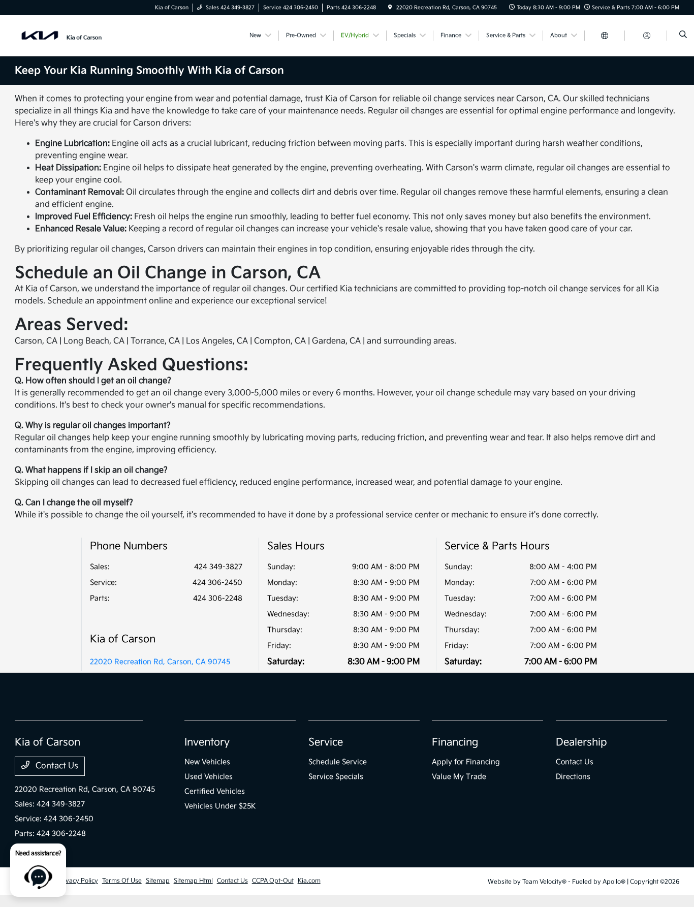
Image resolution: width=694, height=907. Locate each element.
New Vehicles (207, 762)
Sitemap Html (193, 881)
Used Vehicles (208, 776)
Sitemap (158, 881)
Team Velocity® (544, 882)
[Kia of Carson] (61, 35)
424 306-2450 (217, 582)
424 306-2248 (217, 598)
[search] (683, 35)
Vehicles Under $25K (220, 806)
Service (325, 742)
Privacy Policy (77, 881)
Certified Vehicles (214, 791)
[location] (390, 8)
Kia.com (309, 881)
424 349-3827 (218, 566)
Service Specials (335, 776)
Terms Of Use (122, 881)
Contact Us (56, 766)
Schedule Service (337, 762)
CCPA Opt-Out (273, 881)
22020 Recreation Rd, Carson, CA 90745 (160, 662)
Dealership (581, 742)
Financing (455, 742)
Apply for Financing (466, 762)
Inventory (207, 742)
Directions (573, 776)
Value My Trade (459, 776)
